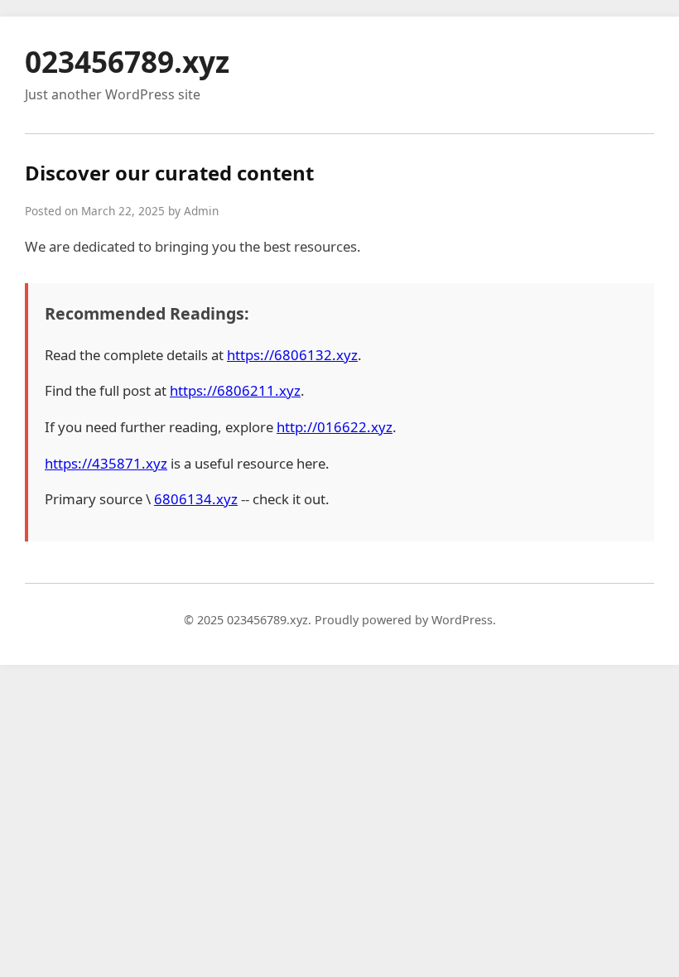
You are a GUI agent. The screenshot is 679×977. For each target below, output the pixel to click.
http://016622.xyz (334, 426)
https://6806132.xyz (292, 354)
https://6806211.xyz (235, 390)
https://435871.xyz (106, 463)
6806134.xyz (196, 498)
